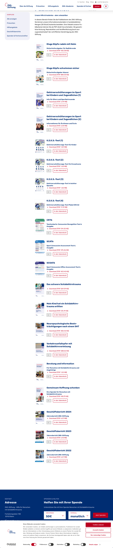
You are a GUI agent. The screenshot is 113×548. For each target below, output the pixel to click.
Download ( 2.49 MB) (58, 102)
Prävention (40, 6)
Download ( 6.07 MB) (58, 418)
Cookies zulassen (98, 525)
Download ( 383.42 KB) (59, 331)
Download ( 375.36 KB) (59, 250)
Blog (87, 2)
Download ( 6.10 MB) (58, 438)
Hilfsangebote (53, 6)
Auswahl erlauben (98, 530)
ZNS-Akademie (67, 6)
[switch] (51, 544)
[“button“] (106, 6)
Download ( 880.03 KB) (59, 75)
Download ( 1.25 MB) (58, 188)
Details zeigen (93, 544)
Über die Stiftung (26, 6)
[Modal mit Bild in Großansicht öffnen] (40, 52)
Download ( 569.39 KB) (59, 289)
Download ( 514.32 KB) (59, 229)
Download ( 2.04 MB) (58, 126)
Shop (92, 2)
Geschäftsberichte (14, 32)
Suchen (82, 2)
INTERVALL (74, 513)
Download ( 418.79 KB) (58, 396)
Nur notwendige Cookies (98, 535)
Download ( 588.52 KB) (59, 351)
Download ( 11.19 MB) (58, 207)
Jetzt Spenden (101, 515)
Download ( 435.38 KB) (59, 51)
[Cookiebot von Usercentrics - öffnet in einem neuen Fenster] (11, 544)
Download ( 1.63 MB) (58, 166)
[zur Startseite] (10, 6)
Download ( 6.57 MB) (58, 457)
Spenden (97, 6)
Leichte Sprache (102, 2)
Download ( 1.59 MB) (58, 147)
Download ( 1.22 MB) (58, 372)
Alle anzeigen (12, 19)
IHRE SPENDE (50, 513)
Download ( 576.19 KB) (58, 311)
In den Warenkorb (60, 55)
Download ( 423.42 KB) (59, 271)
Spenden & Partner (84, 6)
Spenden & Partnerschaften (17, 36)
